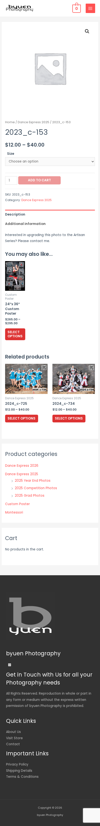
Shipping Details (19, 770)
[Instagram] (9, 664)
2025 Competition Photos (36, 488)
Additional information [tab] (25, 224)
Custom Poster (17, 504)
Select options (15, 334)
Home (10, 122)
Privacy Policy (17, 764)
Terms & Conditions (22, 776)
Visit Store (14, 738)
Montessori (14, 512)
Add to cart (39, 180)
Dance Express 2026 (21, 465)
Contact (13, 744)
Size (10, 153)
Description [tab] (15, 214)
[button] (87, 31)
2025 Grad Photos (29, 495)
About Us (13, 732)
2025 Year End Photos (32, 480)
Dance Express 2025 (33, 122)
